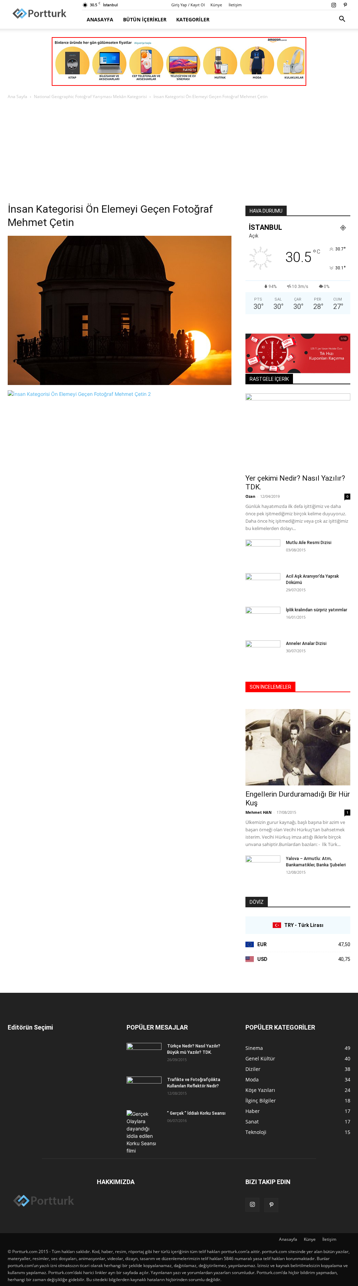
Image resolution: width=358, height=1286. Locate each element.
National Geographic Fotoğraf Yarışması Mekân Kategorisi (90, 96)
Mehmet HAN (258, 812)
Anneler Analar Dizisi (306, 643)
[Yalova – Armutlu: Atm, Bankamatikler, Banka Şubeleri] (262, 867)
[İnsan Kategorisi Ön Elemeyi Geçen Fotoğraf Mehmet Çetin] (119, 383)
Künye (216, 4)
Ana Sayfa (17, 96)
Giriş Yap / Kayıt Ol (188, 4)
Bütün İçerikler (144, 19)
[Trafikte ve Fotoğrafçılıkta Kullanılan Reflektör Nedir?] (144, 1089)
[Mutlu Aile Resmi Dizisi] (262, 551)
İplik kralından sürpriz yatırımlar (316, 609)
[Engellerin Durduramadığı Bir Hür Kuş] (297, 747)
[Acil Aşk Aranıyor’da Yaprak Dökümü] (262, 585)
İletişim (235, 4)
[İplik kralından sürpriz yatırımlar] (262, 618)
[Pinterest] (345, 5)
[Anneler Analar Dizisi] (262, 652)
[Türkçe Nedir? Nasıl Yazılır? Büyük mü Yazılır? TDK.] (144, 1055)
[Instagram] (333, 5)
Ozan (250, 496)
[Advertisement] (179, 153)
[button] (342, 19)
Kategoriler (192, 19)
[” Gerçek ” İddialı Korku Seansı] (144, 1132)
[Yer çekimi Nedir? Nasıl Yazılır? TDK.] (297, 431)
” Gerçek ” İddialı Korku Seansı (196, 1113)
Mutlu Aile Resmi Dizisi (308, 542)
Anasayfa (100, 19)
